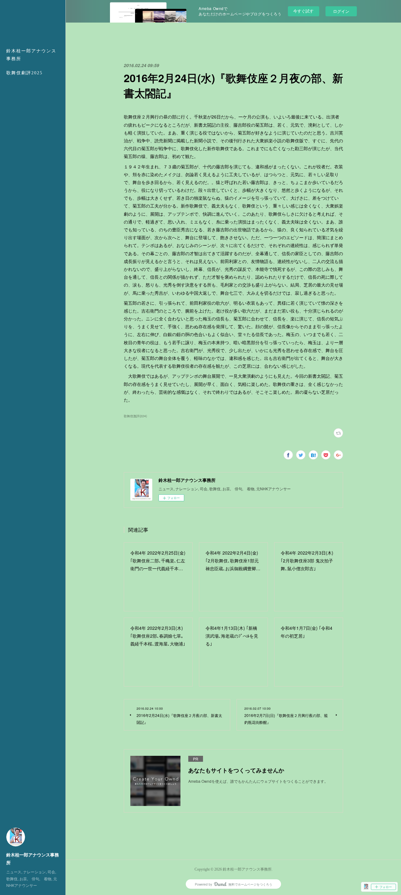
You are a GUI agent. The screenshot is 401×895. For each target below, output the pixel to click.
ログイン (341, 11)
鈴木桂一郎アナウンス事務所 (31, 55)
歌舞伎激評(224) (135, 416)
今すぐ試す (303, 11)
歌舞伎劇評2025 (24, 73)
